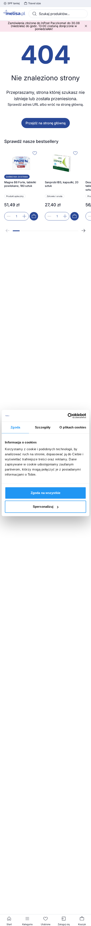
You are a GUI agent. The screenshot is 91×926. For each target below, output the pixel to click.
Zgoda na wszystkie (45, 493)
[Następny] (83, 230)
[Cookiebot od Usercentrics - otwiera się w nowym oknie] (67, 416)
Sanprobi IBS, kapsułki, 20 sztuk (61, 184)
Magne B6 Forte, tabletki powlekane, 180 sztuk (20, 184)
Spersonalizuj (43, 506)
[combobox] (58, 14)
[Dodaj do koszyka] (34, 216)
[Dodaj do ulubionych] (34, 153)
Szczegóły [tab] (42, 427)
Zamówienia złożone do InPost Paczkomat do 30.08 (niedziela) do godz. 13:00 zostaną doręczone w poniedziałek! (44, 26)
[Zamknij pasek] (86, 26)
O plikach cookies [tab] (72, 427)
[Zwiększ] (24, 216)
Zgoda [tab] (15, 427)
